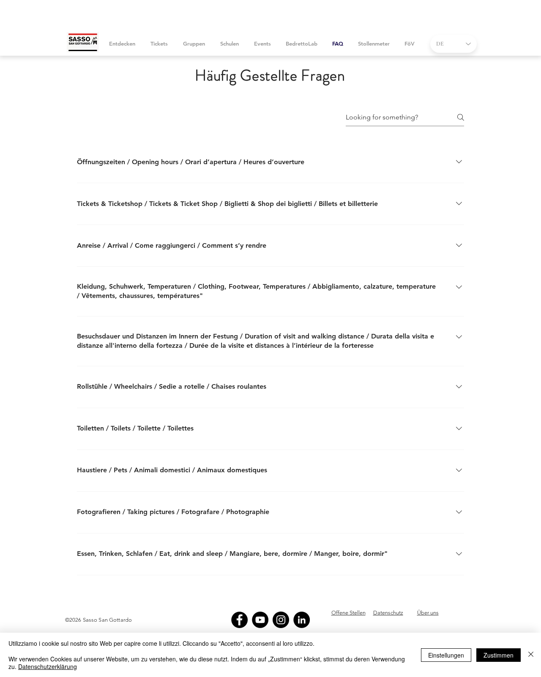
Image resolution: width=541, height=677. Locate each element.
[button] (159, 43)
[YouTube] (260, 620)
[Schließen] (531, 654)
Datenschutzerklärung (47, 666)
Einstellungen (446, 655)
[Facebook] (239, 620)
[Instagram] (281, 620)
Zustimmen (499, 655)
